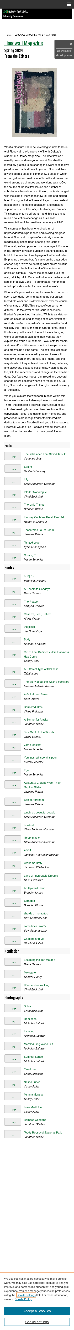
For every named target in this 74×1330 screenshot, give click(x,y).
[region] (37, 1301)
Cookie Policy (23, 1299)
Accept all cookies (37, 1310)
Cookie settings (26, 1295)
